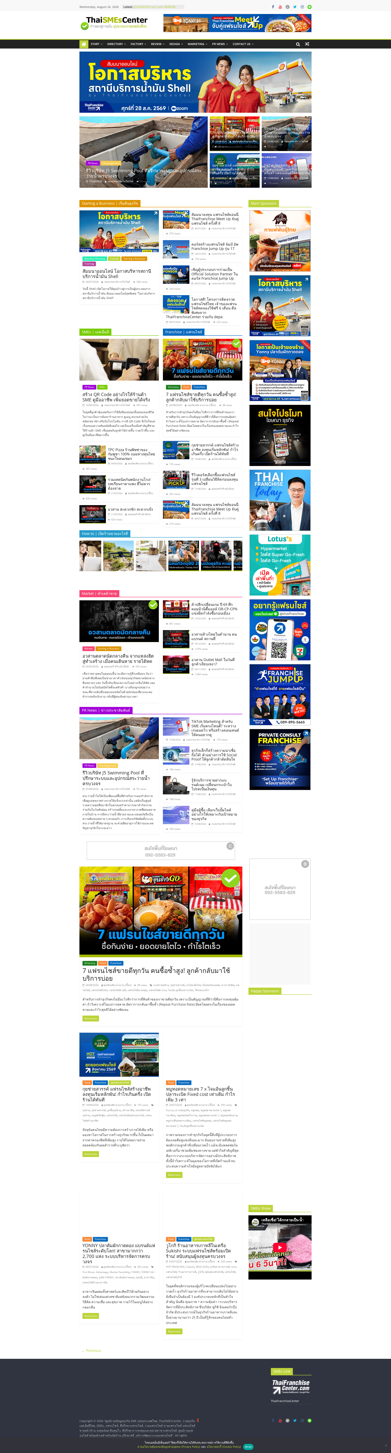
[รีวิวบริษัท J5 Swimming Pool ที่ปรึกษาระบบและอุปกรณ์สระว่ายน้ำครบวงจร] (287, 119)
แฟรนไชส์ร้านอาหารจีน (95, 1282)
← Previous (91, 1350)
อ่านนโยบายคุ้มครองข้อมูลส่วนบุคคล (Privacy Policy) (168, 1446)
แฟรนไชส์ (112, 1115)
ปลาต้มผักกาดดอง (124, 1277)
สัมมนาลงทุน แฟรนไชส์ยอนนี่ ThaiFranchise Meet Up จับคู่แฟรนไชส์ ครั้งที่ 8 (215, 219)
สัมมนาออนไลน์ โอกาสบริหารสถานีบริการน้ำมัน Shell (116, 273)
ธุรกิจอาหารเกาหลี (220, 1267)
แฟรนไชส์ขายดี (117, 990)
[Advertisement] (280, 954)
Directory (115, 44)
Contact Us (241, 44)
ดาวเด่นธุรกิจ (182, 1110)
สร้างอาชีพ (128, 1110)
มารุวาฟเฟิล (227, 985)
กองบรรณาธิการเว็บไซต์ (296, 141)
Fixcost (170, 1110)
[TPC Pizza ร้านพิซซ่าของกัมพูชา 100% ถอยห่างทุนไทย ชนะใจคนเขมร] (92, 448)
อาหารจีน (149, 1277)
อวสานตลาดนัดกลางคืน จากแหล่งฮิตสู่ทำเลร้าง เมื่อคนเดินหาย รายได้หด (118, 658)
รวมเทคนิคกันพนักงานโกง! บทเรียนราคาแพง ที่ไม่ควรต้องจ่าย (129, 484)
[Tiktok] (288, 7)
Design (174, 44)
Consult (114, 258)
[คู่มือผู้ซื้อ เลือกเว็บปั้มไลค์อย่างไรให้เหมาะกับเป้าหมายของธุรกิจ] (176, 808)
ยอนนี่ (139, 1277)
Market (89, 648)
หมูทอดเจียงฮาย (228, 1115)
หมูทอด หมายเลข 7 (211, 1110)
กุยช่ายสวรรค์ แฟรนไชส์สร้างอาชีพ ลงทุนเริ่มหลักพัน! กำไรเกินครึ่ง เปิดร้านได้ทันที (147, 173)
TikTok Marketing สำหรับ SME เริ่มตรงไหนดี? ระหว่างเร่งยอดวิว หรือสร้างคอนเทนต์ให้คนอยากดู (287, 169)
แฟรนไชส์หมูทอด (202, 1120)
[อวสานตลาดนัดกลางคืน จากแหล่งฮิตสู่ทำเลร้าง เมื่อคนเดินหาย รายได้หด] (119, 603)
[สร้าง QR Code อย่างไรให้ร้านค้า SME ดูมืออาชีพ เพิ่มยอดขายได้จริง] (119, 341)
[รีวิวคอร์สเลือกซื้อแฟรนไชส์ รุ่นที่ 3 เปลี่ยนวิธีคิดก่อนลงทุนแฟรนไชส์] (176, 473)
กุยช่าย (86, 1110)
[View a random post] (307, 44)
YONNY (135, 1272)
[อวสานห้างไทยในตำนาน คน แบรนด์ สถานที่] (176, 632)
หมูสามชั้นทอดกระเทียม (178, 1120)
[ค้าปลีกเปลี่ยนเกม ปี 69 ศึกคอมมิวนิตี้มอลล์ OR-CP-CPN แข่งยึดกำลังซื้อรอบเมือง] (176, 603)
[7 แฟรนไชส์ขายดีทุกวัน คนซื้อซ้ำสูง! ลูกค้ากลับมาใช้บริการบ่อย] (235, 119)
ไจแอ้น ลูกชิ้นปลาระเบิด (180, 990)
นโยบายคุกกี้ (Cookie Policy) (224, 1446)
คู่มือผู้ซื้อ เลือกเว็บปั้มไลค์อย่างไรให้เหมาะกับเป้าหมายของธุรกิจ (214, 814)
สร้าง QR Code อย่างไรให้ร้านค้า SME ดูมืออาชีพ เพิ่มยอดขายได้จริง (116, 397)
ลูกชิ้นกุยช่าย (114, 1110)
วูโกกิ (200, 1272)
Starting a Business (134, 258)
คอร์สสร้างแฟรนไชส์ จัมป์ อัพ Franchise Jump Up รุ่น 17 (214, 246)
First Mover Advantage (95, 1272)
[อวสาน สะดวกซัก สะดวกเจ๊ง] (92, 507)
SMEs (102, 387)
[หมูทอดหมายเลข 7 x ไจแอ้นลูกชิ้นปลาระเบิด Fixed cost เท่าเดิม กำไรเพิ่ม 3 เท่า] (202, 1035)
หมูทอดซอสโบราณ (187, 1115)
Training (89, 263)
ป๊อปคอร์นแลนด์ (211, 985)
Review (156, 44)
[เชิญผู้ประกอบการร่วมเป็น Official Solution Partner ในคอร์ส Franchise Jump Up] (176, 268)
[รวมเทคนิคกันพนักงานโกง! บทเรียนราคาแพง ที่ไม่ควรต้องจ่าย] (92, 478)
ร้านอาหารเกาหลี (187, 1272)
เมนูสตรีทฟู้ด (98, 1115)
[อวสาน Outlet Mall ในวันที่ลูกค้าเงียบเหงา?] (176, 658)
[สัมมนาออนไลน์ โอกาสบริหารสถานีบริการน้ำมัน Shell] (119, 213)
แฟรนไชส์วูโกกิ (174, 1277)
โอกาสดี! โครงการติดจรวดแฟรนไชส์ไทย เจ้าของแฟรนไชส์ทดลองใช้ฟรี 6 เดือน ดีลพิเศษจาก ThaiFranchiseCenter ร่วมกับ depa (201, 308)
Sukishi (190, 1267)
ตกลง (248, 1446)
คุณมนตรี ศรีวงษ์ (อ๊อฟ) (139, 514)
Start (95, 44)
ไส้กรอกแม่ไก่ (202, 990)
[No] (386, 1445)
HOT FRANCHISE (175, 1267)
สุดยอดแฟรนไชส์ (123, 163)
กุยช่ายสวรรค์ (177, 985)
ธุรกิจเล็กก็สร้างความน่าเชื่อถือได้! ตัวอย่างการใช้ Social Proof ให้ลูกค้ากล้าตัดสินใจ (214, 755)
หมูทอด (195, 1110)
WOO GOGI (202, 1267)
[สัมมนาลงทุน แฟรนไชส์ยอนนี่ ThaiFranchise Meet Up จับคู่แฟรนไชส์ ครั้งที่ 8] (176, 213)
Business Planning (95, 258)
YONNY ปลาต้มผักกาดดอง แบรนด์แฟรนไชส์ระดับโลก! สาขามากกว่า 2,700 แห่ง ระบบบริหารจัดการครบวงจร (118, 1253)
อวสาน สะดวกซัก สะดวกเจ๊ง (130, 509)
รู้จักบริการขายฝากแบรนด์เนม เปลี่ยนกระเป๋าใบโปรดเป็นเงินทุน (211, 784)
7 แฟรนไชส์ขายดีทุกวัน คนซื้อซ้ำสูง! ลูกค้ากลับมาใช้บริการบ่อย (235, 134)
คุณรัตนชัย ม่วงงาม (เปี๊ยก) (122, 181)
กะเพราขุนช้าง (161, 985)
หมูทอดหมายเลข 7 (209, 1115)
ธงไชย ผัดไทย (193, 985)
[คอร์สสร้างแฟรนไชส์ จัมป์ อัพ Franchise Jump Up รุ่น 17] (176, 242)
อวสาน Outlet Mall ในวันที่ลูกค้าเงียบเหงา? (213, 662)
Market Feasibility (120, 1272)
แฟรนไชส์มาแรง (157, 990)
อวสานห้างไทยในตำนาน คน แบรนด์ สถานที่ (214, 636)
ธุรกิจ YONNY (106, 1277)
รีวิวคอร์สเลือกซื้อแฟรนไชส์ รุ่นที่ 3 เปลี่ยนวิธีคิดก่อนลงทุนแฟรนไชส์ (214, 479)
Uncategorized (107, 765)
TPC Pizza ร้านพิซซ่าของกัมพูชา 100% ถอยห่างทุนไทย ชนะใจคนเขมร (131, 454)
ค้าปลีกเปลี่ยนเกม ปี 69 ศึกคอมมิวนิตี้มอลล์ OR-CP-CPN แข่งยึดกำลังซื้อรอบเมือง (214, 609)
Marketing (196, 44)
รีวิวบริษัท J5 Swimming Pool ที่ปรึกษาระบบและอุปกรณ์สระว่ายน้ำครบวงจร (287, 132)
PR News (218, 44)
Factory (137, 44)
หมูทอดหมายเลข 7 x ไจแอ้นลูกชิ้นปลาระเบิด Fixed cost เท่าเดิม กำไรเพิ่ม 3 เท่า (200, 1094)
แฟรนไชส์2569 (99, 990)
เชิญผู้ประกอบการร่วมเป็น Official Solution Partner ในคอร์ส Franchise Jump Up (214, 274)
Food (90, 163)
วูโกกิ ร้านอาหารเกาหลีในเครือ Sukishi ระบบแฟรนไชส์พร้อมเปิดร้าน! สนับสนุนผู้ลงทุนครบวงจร (198, 1250)
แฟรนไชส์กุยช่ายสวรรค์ (131, 1115)
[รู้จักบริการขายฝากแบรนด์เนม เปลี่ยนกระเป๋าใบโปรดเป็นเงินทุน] (176, 778)
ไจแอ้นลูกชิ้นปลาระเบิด (192, 1126)
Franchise (103, 163)
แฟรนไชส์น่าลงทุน (137, 990)
